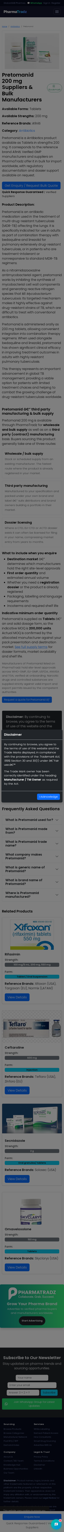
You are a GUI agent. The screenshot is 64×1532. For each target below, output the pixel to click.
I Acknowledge (48, 797)
